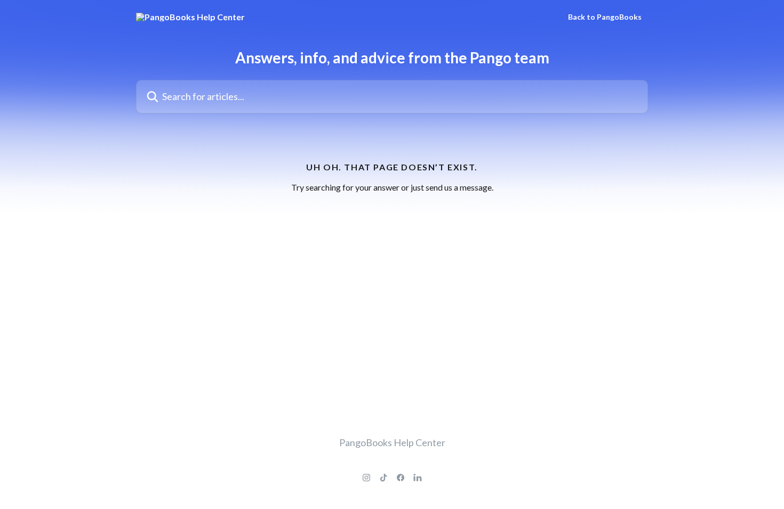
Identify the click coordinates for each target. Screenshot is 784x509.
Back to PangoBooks (605, 17)
